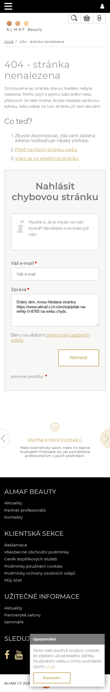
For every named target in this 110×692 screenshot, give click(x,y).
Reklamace (15, 545)
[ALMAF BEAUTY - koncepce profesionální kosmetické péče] (24, 27)
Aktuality (13, 503)
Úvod (8, 41)
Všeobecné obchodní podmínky (36, 552)
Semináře (13, 622)
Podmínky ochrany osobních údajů (39, 573)
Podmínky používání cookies (33, 566)
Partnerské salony (22, 615)
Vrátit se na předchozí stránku (47, 158)
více (49, 666)
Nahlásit (79, 357)
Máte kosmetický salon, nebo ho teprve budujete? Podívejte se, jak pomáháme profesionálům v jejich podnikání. (55, 451)
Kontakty (13, 517)
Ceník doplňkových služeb (30, 559)
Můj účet (13, 580)
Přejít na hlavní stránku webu (46, 149)
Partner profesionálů (25, 510)
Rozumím (52, 678)
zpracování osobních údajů (50, 338)
